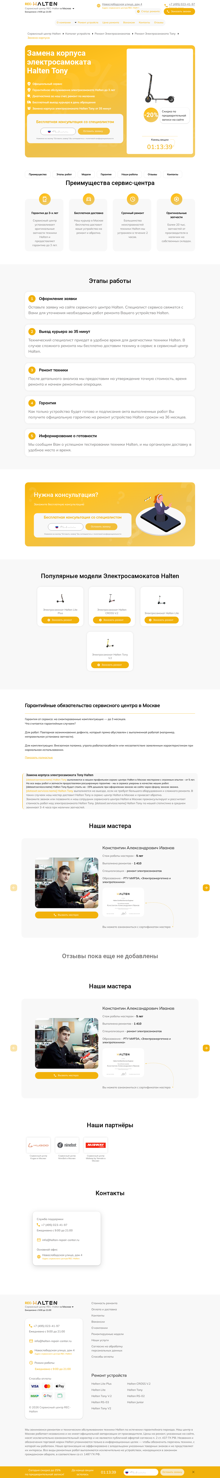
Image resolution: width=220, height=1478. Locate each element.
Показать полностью (39, 757)
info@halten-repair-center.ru (60, 1240)
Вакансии (129, 22)
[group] (38, 1148)
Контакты (144, 22)
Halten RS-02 (136, 1396)
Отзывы (158, 22)
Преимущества (38, 174)
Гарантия (106, 174)
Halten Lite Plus (101, 1383)
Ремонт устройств (88, 22)
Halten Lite (98, 1390)
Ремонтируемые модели (107, 1334)
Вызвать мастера (68, 914)
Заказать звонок (181, 11)
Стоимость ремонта (104, 1303)
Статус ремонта (150, 11)
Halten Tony (135, 1390)
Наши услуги (100, 1340)
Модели (86, 174)
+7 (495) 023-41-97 (182, 4)
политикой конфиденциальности (100, 138)
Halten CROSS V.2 (139, 1383)
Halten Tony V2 (101, 1408)
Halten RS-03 (100, 1402)
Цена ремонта (110, 22)
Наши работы (130, 174)
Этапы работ (64, 174)
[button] (206, 887)
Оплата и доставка (104, 1309)
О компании (64, 22)
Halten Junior (135, 1402)
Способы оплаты (102, 1356)
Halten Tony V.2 (101, 1396)
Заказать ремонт (62, 619)
